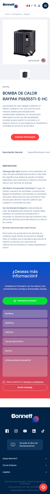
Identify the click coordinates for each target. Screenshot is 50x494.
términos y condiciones (33, 382)
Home (7, 14)
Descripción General (13, 152)
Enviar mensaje (25, 388)
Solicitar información (25, 137)
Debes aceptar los (24, 382)
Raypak (27, 14)
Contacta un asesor (27, 301)
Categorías (17, 14)
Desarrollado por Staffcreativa (25, 490)
